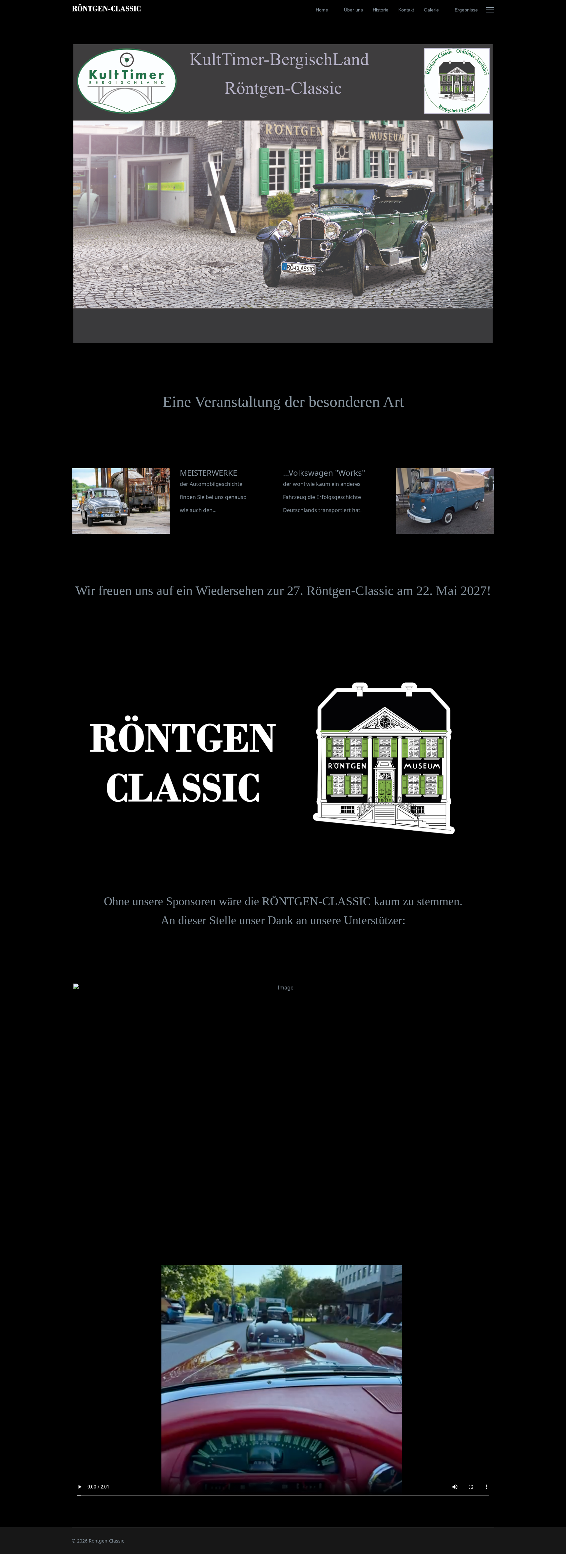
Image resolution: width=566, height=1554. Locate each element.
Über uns (353, 9)
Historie (380, 9)
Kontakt (406, 9)
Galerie (431, 9)
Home (322, 9)
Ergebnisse (466, 9)
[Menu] (490, 10)
